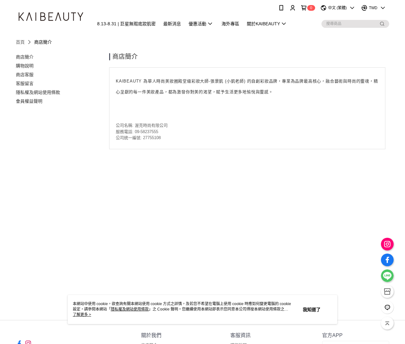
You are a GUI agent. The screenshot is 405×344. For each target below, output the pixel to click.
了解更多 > (82, 314)
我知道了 (312, 309)
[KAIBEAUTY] (51, 16)
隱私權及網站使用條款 (130, 309)
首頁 (20, 42)
